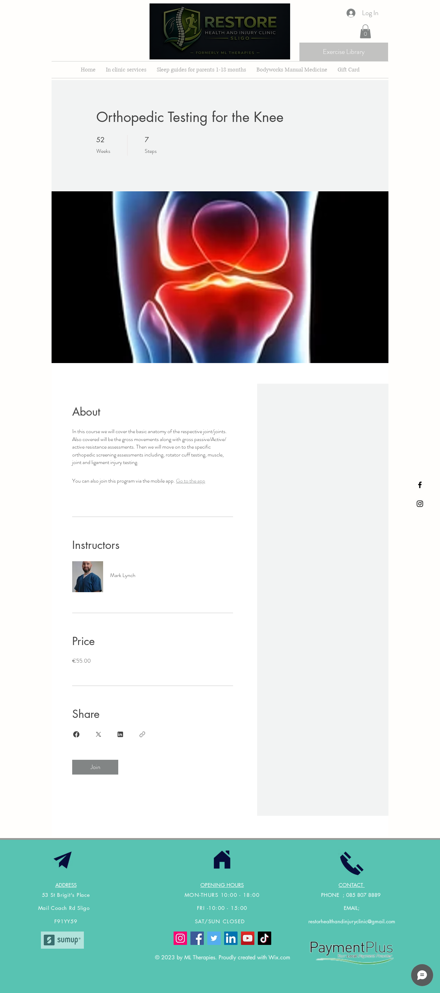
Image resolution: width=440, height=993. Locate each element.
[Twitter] (214, 938)
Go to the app (190, 481)
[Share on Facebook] (76, 734)
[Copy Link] (142, 734)
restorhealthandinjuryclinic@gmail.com (351, 921)
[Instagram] (180, 938)
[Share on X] (98, 734)
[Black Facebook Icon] (420, 485)
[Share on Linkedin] (120, 734)
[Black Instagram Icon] (420, 503)
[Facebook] (197, 938)
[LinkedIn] (231, 938)
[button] (365, 31)
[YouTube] (247, 938)
